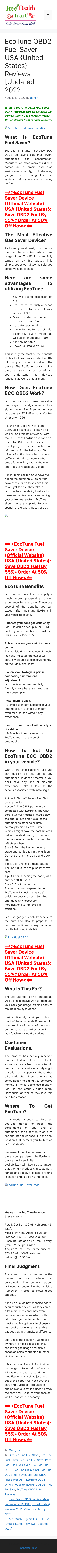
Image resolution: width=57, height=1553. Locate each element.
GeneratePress (28, 1547)
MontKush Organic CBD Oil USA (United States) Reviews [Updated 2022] (27, 1523)
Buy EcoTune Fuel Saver (24, 1455)
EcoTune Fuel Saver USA (20, 1465)
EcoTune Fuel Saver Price (35, 1460)
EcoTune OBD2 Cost (26, 1469)
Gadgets (14, 1450)
